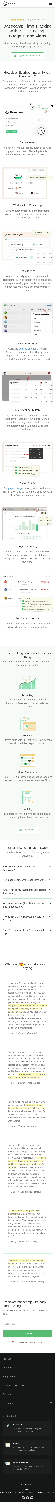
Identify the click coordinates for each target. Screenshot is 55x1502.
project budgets (16, 488)
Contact (50, 1492)
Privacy (13, 1492)
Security (22, 1492)
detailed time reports (30, 348)
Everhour (13, 3)
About (27, 1489)
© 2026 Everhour (27, 1484)
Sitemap (41, 1492)
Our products (9, 1416)
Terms (4, 1492)
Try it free (27, 1333)
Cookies (31, 1492)
